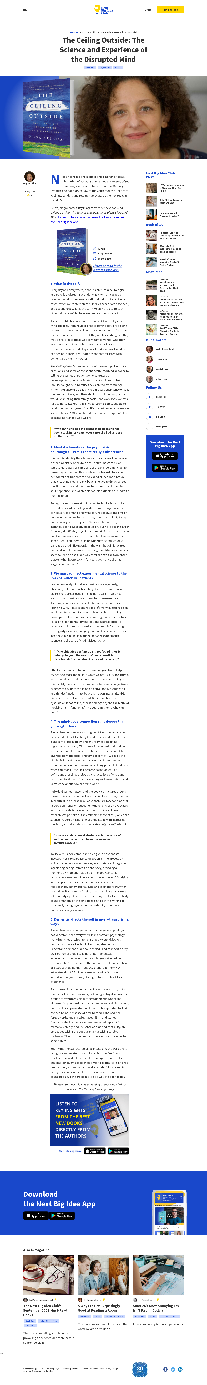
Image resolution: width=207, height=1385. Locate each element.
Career (97, 1316)
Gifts (41, 1368)
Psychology (105, 67)
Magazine (74, 32)
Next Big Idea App (30, 1368)
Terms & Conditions (90, 1368)
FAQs (57, 1368)
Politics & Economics (169, 1316)
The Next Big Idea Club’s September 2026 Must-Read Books (45, 1310)
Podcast (49, 1368)
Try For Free (171, 9)
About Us (75, 1368)
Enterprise (66, 1368)
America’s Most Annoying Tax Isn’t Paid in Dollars (156, 1308)
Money (152, 1316)
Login (148, 9)
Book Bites (90, 67)
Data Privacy (105, 1368)
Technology (30, 1325)
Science (118, 67)
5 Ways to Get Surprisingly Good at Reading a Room (99, 1308)
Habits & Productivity (48, 1321)
